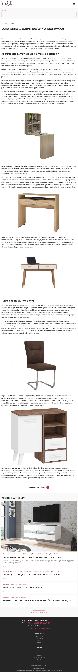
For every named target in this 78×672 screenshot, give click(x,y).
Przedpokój (47, 554)
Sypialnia (57, 554)
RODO (39, 659)
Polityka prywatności (39, 657)
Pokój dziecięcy (27, 554)
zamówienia (39, 638)
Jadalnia (9, 554)
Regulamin (39, 655)
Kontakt (39, 653)
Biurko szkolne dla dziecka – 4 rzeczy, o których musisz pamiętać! (37, 600)
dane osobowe (39, 636)
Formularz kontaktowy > (39, 629)
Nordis (6, 398)
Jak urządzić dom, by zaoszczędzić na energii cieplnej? (31, 575)
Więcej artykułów (39, 612)
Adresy (39, 642)
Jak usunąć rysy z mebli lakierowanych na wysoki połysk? (33, 557)
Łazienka (20, 554)
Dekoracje (9, 571)
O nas (39, 651)
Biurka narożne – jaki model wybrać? (22, 587)
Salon (52, 554)
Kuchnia (14, 554)
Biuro (12, 23)
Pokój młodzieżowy (37, 554)
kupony (39, 640)
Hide (3, 475)
